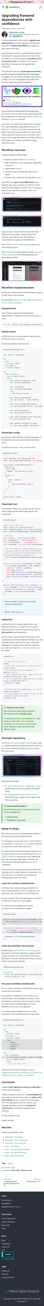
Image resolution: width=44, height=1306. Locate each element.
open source (24, 844)
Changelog (6, 1243)
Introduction (6, 1200)
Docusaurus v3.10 (18, 2)
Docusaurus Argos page (19, 244)
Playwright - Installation (14, 1137)
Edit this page (9, 1167)
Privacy (4, 1271)
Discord (5, 1225)
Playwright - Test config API (15, 1143)
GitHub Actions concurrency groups (27, 950)
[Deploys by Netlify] (7, 1256)
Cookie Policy (7, 1277)
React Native (33, 116)
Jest (40, 116)
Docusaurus (12, 119)
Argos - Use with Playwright (15, 1152)
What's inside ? (14, 612)
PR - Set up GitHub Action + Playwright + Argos (23, 786)
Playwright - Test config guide (16, 1140)
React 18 (8, 129)
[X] (12, 36)
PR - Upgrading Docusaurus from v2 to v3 (21, 794)
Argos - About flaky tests (14, 1156)
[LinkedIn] (14, 36)
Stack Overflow (7, 1218)
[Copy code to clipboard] (40, 324)
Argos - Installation (12, 1146)
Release (10, 1163)
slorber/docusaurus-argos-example (18, 743)
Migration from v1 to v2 (11, 1207)
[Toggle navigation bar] (3, 7)
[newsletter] (21, 36)
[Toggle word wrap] (36, 324)
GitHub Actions (30, 159)
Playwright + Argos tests (16, 820)
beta (28, 61)
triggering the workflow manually (15, 1072)
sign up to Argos (20, 300)
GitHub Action (12, 817)
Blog (3, 1240)
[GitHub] (17, 36)
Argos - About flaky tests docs (28, 648)
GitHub (4, 1247)
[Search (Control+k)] (40, 7)
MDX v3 (37, 127)
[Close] (42, 2)
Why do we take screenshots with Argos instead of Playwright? (20, 602)
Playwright (9, 165)
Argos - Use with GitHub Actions (17, 1149)
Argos (19, 168)
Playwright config (16, 447)
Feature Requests (8, 1222)
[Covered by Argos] (8, 1259)
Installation (6, 1203)
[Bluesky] (10, 36)
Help (3, 1228)
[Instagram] (19, 36)
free (14, 844)
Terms (4, 1274)
